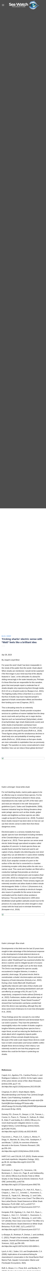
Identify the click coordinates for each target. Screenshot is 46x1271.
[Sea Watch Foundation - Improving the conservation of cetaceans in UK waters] (23, 5)
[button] (3, 5)
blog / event (6, 636)
